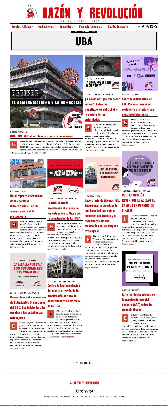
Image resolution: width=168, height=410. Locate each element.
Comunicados (62, 281)
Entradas (71, 281)
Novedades (23, 132)
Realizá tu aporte (118, 26)
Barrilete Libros (81, 397)
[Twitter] (143, 26)
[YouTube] (147, 26)
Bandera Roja (99, 95)
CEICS (95, 397)
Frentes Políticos (21, 26)
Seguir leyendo (39, 152)
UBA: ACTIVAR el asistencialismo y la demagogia (41, 136)
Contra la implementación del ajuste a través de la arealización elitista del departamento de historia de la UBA (63, 295)
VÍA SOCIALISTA (117, 397)
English (104, 397)
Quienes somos (51, 397)
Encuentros (66, 26)
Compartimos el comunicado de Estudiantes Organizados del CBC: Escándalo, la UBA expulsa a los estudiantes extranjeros (28, 307)
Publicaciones (46, 26)
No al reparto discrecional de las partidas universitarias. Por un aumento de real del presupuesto (26, 205)
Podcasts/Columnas (90, 26)
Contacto (66, 397)
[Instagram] (151, 26)
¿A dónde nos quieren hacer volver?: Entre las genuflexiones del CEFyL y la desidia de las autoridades (102, 108)
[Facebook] (139, 26)
